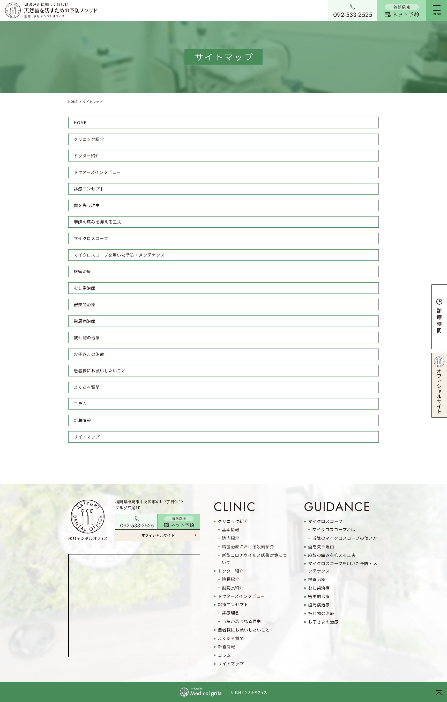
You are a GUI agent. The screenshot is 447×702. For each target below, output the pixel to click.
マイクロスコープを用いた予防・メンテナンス (119, 255)
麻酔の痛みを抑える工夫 (98, 222)
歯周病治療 (84, 321)
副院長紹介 (233, 587)
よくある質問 (87, 387)
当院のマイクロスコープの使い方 (344, 538)
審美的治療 (84, 304)
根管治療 (82, 271)
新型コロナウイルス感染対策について (254, 559)
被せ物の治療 (87, 337)
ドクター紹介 (87, 155)
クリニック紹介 (89, 139)
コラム (80, 403)
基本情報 (230, 529)
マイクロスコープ (91, 238)
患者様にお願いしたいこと (100, 370)
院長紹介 (230, 579)
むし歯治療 (84, 288)
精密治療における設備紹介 (248, 546)
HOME (80, 122)
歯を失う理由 (87, 205)
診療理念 (230, 613)
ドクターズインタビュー (97, 172)
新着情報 (82, 420)
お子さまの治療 (89, 354)
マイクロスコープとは (333, 529)
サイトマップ (87, 437)
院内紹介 (230, 538)
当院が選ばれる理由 (241, 621)
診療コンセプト (89, 189)
